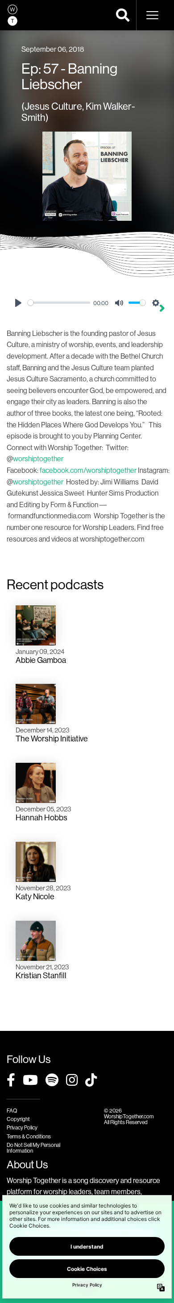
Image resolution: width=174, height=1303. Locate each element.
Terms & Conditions (29, 1136)
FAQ (12, 1110)
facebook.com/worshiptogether (88, 470)
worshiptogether (38, 458)
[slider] (59, 302)
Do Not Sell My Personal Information (33, 1148)
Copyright (18, 1119)
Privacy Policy (22, 1127)
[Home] (12, 15)
